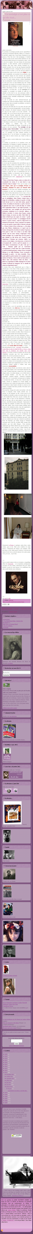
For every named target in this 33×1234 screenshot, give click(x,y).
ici (26, 1008)
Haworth (24, 1002)
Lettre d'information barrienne (16, 1045)
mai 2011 (8, 1084)
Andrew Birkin (11, 1210)
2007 (6, 1098)
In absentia (5, 627)
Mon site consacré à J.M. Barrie (11, 1023)
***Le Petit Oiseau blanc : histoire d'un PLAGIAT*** (13, 621)
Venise (22, 602)
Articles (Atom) (13, 611)
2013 (6, 1068)
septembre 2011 (10, 1078)
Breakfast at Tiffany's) (17, 1195)
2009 (6, 1094)
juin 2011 (8, 1082)
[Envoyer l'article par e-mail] (10, 20)
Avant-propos (6, 619)
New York (15, 1004)
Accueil (16, 608)
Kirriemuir (9, 1002)
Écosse (4, 1002)
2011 (6, 1072)
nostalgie (19, 602)
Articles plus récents (7, 608)
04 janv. (10, 1088)
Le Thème (3, 1220)
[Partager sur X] (7, 604)
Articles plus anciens (26, 608)
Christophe (10, 564)
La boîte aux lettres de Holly (10, 975)
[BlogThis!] (5, 604)
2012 (6, 1070)
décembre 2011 (10, 1074)
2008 (6, 1096)
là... (4, 1009)
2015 (6, 1064)
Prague (11, 1006)
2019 (6, 1056)
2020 (6, 1054)
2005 (6, 1103)
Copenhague (6, 1006)
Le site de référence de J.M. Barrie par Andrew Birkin (16, 1019)
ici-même (10, 663)
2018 (6, 1058)
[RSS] (2, 1230)
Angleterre (15, 1002)
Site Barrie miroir (7, 1026)
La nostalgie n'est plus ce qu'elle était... (17, 1090)
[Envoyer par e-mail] (3, 604)
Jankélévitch (19, 176)
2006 (6, 1101)
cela (9, 598)
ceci (6, 598)
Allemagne (5, 1004)
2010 (6, 1092)
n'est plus (18, 347)
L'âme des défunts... (8, 626)
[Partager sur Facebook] (8, 604)
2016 (6, 1062)
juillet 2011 (9, 1080)
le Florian (11, 545)
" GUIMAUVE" (10, 1220)
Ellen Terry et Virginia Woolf (10, 624)
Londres (20, 1002)
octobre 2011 (9, 1076)
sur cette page (13, 716)
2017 (6, 1060)
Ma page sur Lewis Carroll (9, 1028)
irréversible (8, 602)
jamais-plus (5, 284)
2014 (6, 1066)
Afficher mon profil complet (10, 708)
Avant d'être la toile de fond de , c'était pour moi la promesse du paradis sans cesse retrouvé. (16, 350)
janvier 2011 (9, 1086)
